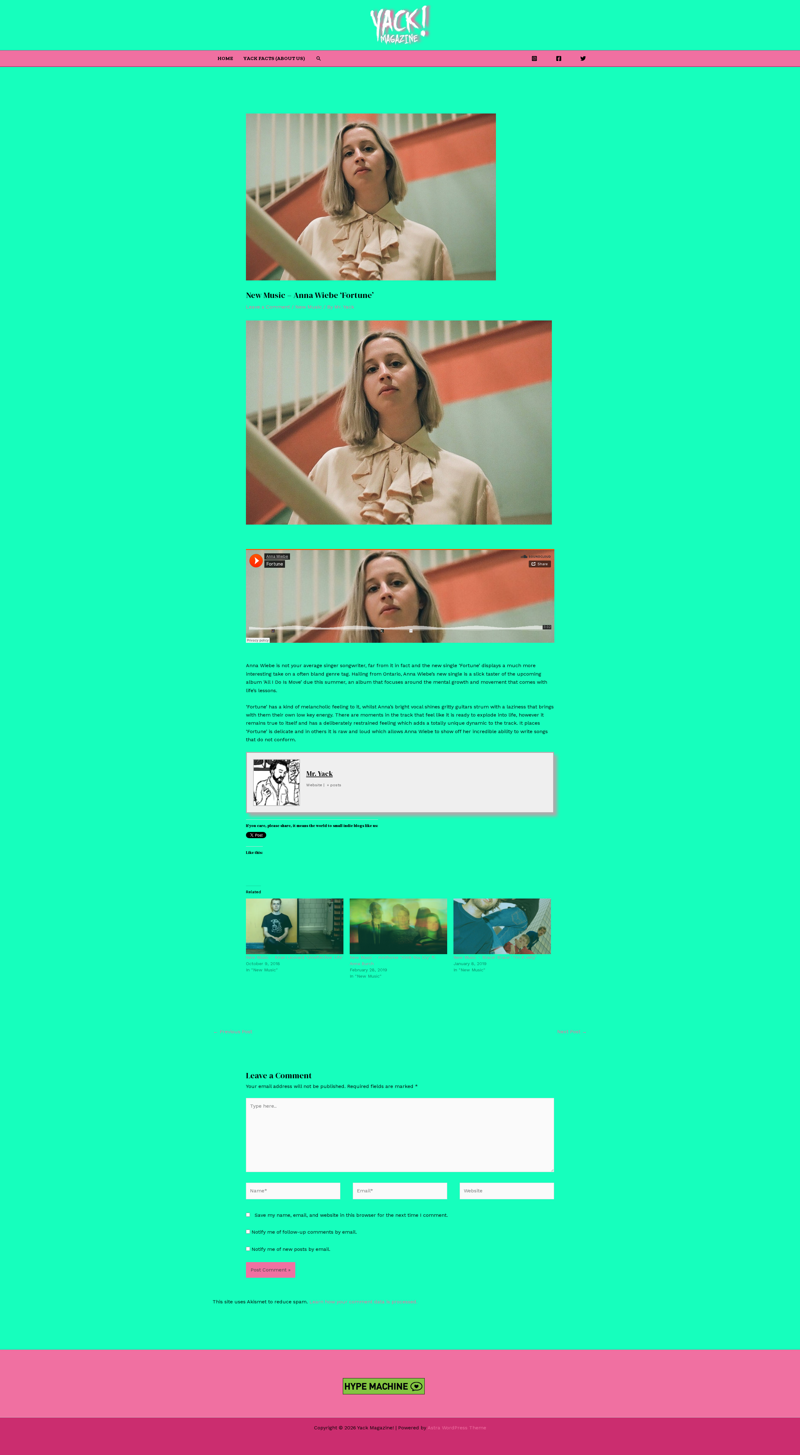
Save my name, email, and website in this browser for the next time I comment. (351, 1215)
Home (225, 58)
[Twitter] (583, 58)
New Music (308, 307)
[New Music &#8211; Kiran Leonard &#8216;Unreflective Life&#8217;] (294, 926)
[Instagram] (534, 58)
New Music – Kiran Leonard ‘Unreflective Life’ (294, 957)
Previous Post (232, 1032)
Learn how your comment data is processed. (363, 1302)
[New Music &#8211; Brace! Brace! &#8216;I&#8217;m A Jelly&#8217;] (502, 926)
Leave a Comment (268, 307)
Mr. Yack (319, 773)
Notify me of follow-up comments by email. (304, 1232)
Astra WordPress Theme (457, 1428)
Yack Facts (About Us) (274, 58)
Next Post (572, 1032)
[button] (318, 58)
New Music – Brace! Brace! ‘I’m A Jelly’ (494, 957)
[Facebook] (558, 58)
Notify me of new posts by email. (291, 1249)
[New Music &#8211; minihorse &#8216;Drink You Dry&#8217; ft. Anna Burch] (398, 926)
